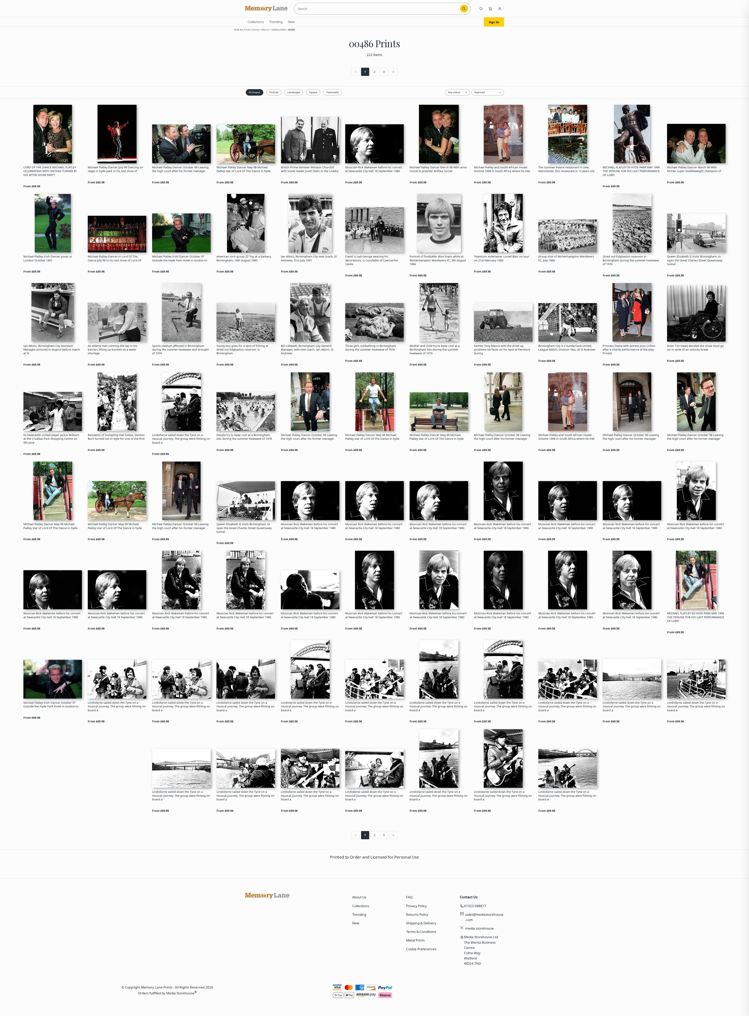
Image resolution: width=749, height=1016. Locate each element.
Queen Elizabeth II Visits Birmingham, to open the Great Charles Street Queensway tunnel (694, 260)
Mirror (265, 29)
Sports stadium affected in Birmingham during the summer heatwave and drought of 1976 (180, 349)
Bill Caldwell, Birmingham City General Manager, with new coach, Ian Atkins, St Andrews (307, 349)
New (291, 22)
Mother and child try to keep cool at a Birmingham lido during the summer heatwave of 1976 (435, 349)
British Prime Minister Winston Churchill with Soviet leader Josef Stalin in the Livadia (309, 169)
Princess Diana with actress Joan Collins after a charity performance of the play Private (629, 349)
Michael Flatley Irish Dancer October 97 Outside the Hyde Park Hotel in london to (179, 258)
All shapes (254, 92)
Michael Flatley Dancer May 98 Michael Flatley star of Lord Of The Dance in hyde (244, 169)
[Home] (266, 8)
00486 (291, 29)
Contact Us (468, 897)
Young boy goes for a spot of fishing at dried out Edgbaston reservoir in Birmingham (242, 349)
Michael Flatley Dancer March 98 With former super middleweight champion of (694, 169)
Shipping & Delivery (421, 923)
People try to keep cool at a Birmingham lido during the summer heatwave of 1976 (244, 437)
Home (255, 29)
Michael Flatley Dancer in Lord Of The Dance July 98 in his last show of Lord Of (114, 258)
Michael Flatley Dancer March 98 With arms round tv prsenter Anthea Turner (438, 169)
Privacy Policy (416, 906)
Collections (256, 22)
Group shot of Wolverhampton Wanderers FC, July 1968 (566, 258)
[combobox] (378, 8)
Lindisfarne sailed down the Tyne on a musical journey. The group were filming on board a (181, 438)
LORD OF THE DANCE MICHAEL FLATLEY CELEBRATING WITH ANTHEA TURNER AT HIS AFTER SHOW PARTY (50, 171)
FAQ (409, 897)
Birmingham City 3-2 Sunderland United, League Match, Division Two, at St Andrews (566, 347)
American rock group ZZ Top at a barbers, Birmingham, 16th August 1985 (244, 258)
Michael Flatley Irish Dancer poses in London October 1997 (47, 258)
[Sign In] (499, 8)
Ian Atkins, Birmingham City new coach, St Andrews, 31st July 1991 (309, 258)
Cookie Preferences (421, 949)
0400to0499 (278, 29)
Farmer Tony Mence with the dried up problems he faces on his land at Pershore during (502, 349)
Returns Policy (417, 914)
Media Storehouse (180, 993)
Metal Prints (415, 940)
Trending (276, 22)
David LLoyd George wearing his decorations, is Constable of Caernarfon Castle (371, 260)
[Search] (464, 8)
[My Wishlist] (481, 8)
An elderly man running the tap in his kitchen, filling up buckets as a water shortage (112, 349)
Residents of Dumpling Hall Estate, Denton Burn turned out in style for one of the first (116, 437)
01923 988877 (475, 906)
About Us (359, 897)
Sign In (494, 22)
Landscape (294, 92)
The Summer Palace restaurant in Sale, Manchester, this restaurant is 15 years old (566, 169)
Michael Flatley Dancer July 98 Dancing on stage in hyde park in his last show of (115, 169)
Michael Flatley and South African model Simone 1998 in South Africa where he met (502, 169)
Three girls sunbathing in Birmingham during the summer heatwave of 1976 (370, 347)
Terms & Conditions (421, 931)
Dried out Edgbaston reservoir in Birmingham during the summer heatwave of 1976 (631, 260)
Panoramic (333, 92)
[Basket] (490, 8)
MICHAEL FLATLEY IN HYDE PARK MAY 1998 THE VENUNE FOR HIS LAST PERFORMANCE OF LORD (631, 171)
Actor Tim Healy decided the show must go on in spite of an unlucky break (695, 347)
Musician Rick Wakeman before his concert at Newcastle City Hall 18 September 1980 (373, 169)
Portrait (273, 92)
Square (313, 92)
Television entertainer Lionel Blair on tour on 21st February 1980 (501, 258)
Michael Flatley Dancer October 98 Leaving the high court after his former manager (180, 169)
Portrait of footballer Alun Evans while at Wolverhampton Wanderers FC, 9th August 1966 (438, 260)
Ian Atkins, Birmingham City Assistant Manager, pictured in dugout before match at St (51, 349)
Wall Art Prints (242, 29)
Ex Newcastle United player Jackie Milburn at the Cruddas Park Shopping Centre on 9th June (51, 438)
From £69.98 (31, 186)
